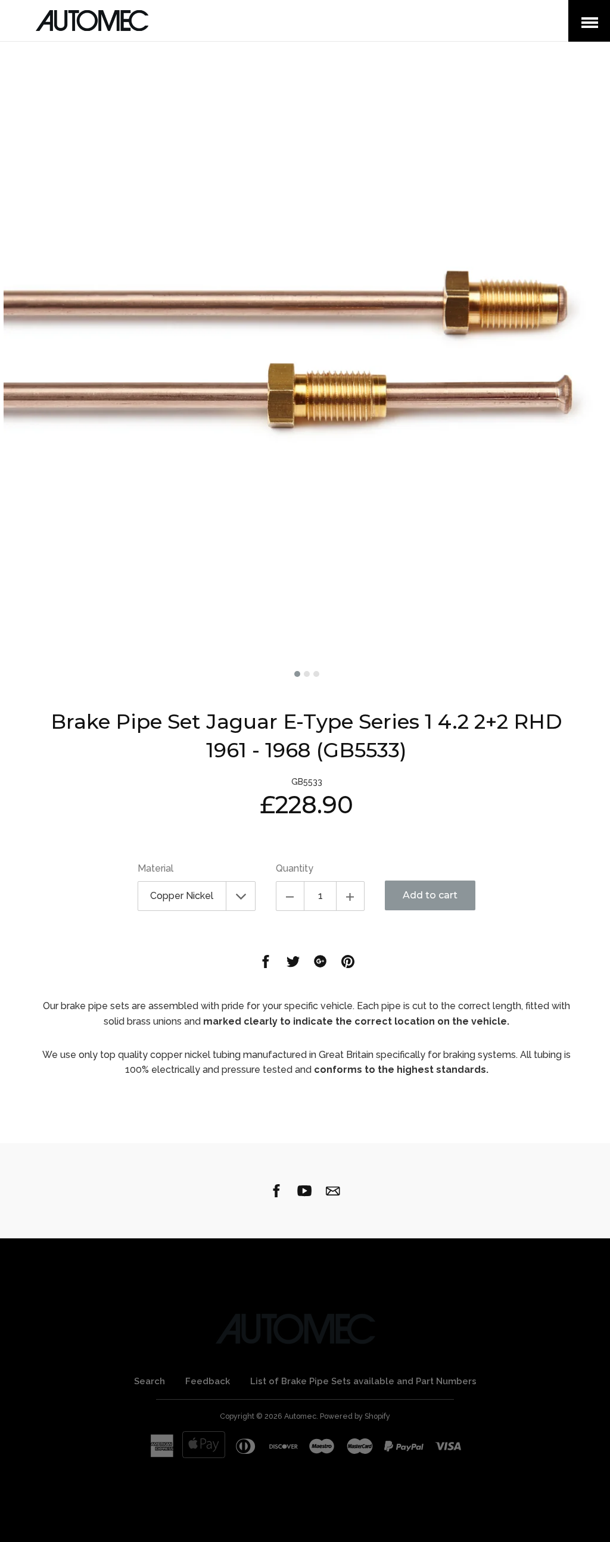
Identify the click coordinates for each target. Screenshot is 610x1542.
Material (155, 868)
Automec (300, 1416)
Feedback (207, 1381)
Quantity (294, 868)
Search (149, 1381)
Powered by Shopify (355, 1416)
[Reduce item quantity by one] (290, 896)
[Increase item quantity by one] (350, 896)
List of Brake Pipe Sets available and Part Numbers (363, 1381)
